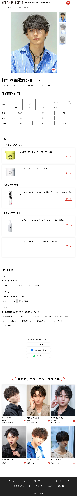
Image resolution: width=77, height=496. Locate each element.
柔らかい (21, 113)
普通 (43, 113)
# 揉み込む (35, 316)
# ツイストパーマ (9, 301)
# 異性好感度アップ (10, 325)
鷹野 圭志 (53, 462)
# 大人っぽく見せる (61, 316)
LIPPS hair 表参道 (55, 422)
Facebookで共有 (40, 350)
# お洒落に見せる (40, 321)
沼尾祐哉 (4, 420)
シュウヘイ (29, 462)
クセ (64, 123)
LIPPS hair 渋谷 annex (32, 422)
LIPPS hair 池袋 (55, 463)
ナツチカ (4, 462)
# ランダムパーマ (25, 301)
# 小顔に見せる (25, 321)
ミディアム (37, 481)
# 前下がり (38, 285)
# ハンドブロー (22, 316)
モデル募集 (61, 486)
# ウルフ (28, 285)
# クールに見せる (56, 321)
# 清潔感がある (8, 316)
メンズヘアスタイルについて (21, 486)
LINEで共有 (40, 356)
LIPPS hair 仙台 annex (7, 463)
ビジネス (58, 481)
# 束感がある (47, 316)
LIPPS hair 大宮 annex (7, 422)
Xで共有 (40, 344)
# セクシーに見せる (10, 321)
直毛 (21, 123)
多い (64, 118)
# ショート (18, 285)
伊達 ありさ (29, 420)
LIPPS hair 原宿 (30, 463)
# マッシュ (7, 285)
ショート (25, 481)
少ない (21, 118)
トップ (3, 7)
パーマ (48, 481)
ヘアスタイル (11, 7)
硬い (64, 113)
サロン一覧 (39, 486)
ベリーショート (12, 481)
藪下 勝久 (53, 420)
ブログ (50, 486)
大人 (68, 481)
